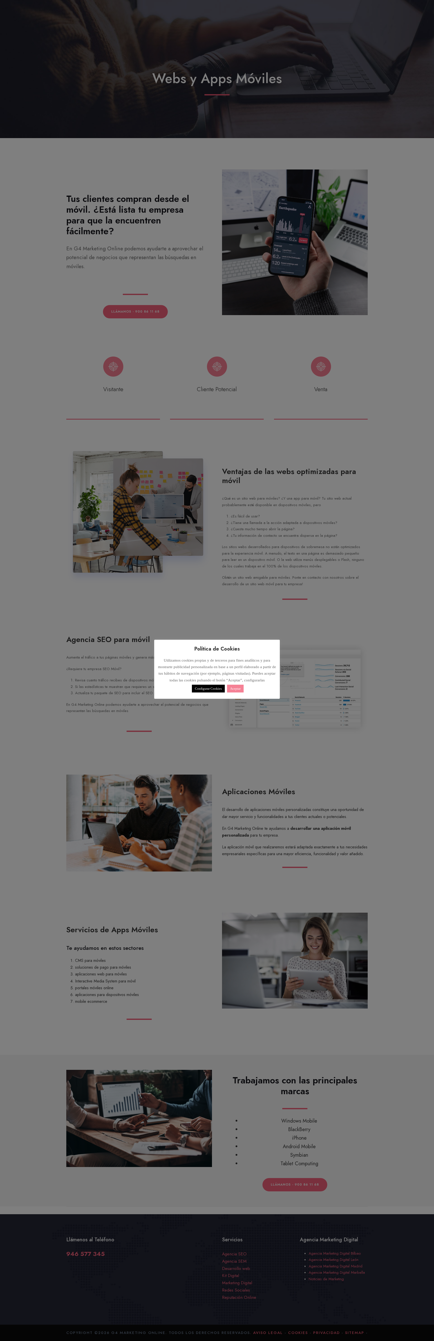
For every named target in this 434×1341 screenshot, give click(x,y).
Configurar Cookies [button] (208, 688)
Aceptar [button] (235, 688)
